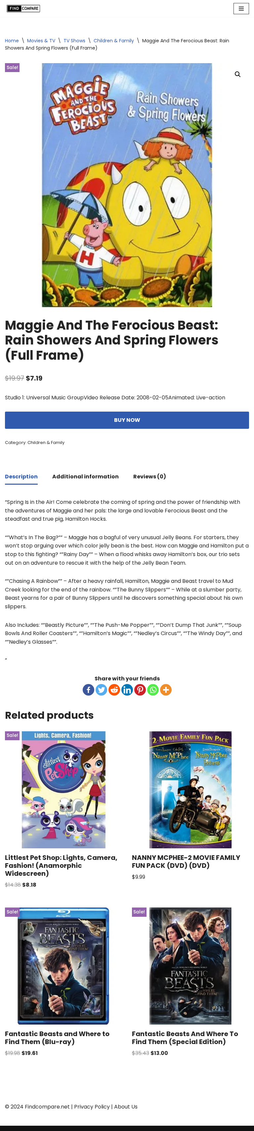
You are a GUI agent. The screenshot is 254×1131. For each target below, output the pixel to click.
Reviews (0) (149, 476)
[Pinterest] (140, 690)
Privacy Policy (92, 1107)
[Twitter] (101, 690)
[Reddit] (114, 690)
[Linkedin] (127, 690)
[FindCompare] (25, 9)
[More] (166, 690)
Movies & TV (41, 40)
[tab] (21, 477)
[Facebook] (88, 690)
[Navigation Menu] (241, 8)
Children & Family (114, 40)
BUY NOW (127, 420)
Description (21, 476)
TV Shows (74, 40)
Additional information (85, 476)
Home (12, 40)
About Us (126, 1107)
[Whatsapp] (153, 690)
